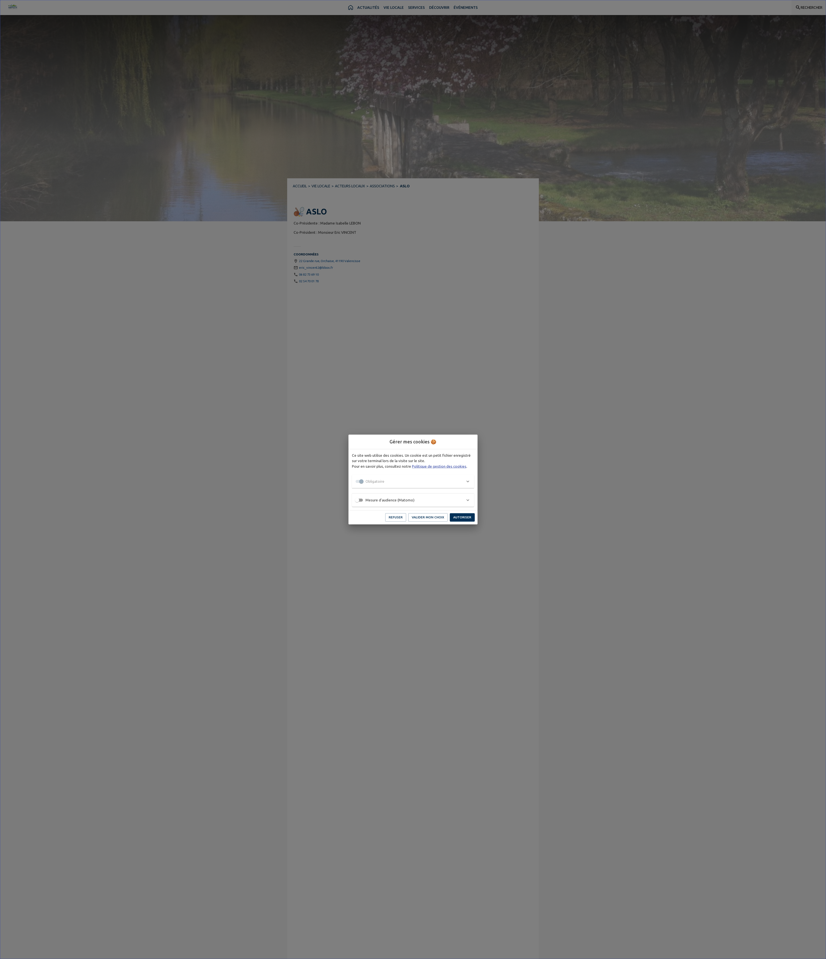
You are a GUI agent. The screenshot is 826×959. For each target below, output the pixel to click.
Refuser (396, 517)
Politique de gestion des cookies (439, 466)
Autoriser (462, 517)
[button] (413, 481)
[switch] (357, 500)
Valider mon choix (428, 517)
